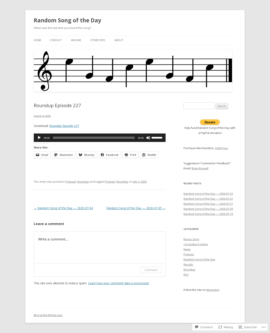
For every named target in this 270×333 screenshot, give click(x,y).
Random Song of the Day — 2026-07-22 (208, 199)
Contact (56, 40)
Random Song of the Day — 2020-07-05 (136, 208)
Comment (151, 270)
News (187, 249)
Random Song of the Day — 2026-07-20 (208, 209)
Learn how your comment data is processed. (118, 283)
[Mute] (148, 138)
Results (188, 264)
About (118, 40)
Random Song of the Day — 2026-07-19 (208, 214)
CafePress (221, 148)
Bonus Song (191, 239)
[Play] (39, 138)
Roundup (83, 181)
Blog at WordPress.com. (48, 315)
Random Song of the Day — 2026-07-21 (208, 204)
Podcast (71, 181)
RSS (186, 274)
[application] (100, 137)
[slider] (157, 137)
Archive (76, 40)
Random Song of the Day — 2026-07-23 (208, 193)
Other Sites (97, 40)
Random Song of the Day (67, 20)
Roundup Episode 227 (64, 126)
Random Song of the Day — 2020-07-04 (63, 208)
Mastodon (212, 290)
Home (37, 40)
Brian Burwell (200, 168)
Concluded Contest (196, 244)
